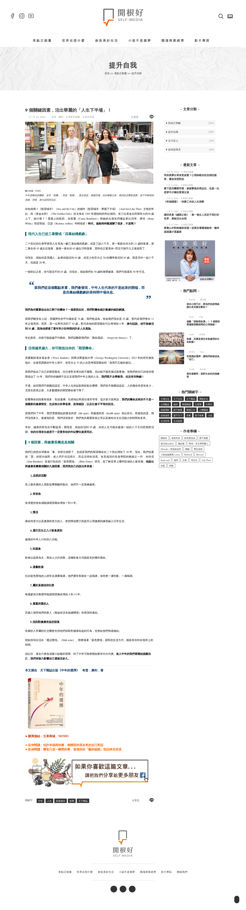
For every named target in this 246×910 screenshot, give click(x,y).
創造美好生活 (106, 40)
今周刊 (209, 404)
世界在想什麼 (73, 40)
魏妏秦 (181, 444)
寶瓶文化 (203, 399)
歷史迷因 (198, 449)
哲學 (71, 801)
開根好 (164, 438)
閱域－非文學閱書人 (198, 444)
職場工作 (190, 410)
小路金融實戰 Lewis (170, 455)
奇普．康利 (57, 117)
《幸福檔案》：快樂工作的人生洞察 (184, 202)
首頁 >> (109, 73)
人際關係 (203, 410)
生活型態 (178, 421)
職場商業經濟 (173, 40)
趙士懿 (203, 369)
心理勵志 (165, 404)
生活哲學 (165, 421)
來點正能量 (42, 40)
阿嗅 (171, 466)
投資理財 (165, 410)
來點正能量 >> (122, 73)
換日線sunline (167, 444)
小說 (210, 416)
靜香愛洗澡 (189, 438)
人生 (49, 801)
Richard (188, 455)
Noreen (200, 455)
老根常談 (175, 438)
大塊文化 (165, 399)
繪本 (176, 404)
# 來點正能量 (73, 117)
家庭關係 (186, 404)
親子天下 (178, 416)
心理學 (198, 404)
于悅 (201, 317)
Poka (202, 352)
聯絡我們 (182, 872)
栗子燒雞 (203, 438)
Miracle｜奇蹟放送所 (171, 449)
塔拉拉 (194, 460)
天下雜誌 (83, 801)
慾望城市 (60, 801)
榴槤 (187, 449)
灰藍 (163, 466)
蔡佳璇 (203, 300)
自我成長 (165, 416)
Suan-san (165, 460)
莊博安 (202, 335)
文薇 (184, 460)
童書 (188, 416)
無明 (176, 460)
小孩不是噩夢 (139, 40)
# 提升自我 (88, 117)
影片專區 (202, 40)
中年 (40, 801)
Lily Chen (206, 460)
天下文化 (178, 399)
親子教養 (178, 410)
